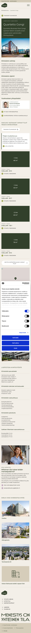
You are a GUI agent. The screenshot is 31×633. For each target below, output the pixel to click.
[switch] (27, 316)
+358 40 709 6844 (13, 107)
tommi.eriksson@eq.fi (14, 105)
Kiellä (15, 348)
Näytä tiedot (22, 332)
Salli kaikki (15, 337)
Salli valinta (15, 343)
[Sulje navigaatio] (28, 5)
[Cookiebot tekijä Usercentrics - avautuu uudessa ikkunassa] (22, 283)
